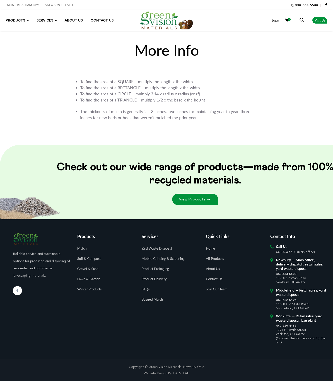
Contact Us (102, 20)
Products (15, 20)
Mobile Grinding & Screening (163, 258)
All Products (215, 258)
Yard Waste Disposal (157, 248)
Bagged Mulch (152, 299)
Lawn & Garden (88, 279)
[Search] (301, 20)
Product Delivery (154, 279)
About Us (74, 20)
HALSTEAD (181, 373)
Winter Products (89, 289)
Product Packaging (155, 269)
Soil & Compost (89, 258)
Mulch (82, 248)
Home (210, 248)
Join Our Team (216, 289)
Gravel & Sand (87, 269)
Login (275, 20)
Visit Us (320, 20)
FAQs (146, 289)
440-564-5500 (306, 5)
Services (44, 20)
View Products (192, 199)
